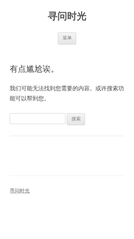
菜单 (67, 37)
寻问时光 (67, 15)
